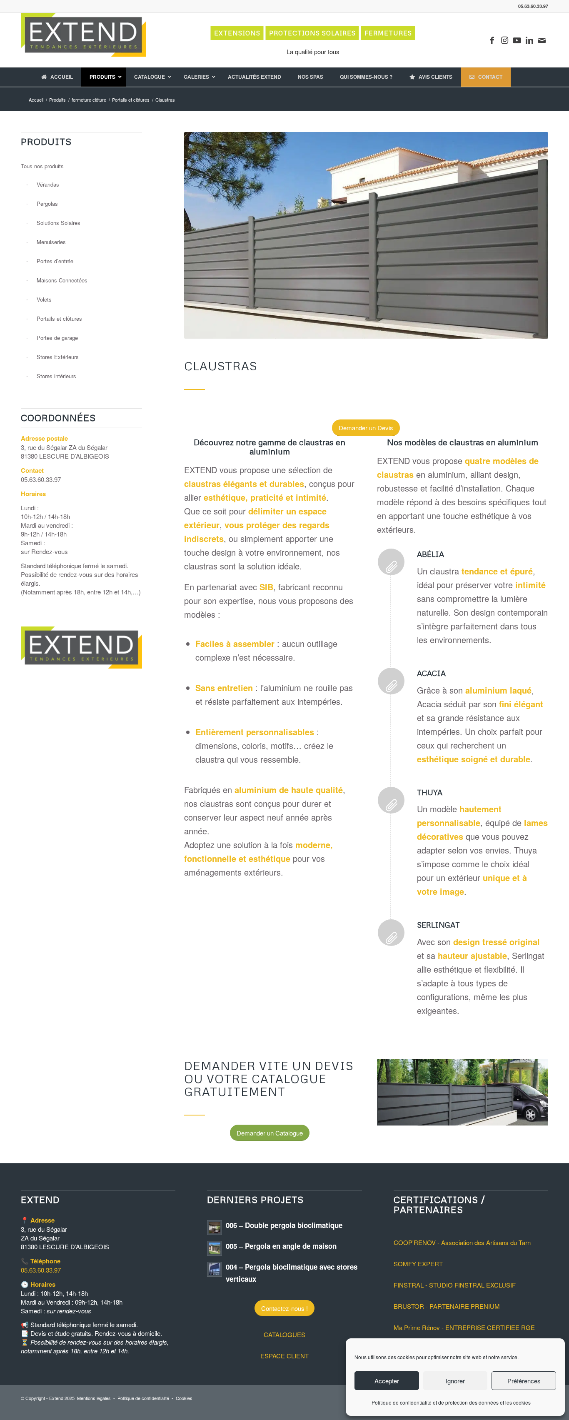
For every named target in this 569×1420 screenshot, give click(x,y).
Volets (44, 299)
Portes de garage (57, 338)
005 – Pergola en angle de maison (281, 1246)
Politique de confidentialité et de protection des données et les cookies (451, 1402)
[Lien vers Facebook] (492, 40)
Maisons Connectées (62, 280)
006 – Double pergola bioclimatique (284, 1225)
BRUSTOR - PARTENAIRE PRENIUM (447, 1306)
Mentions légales (94, 1398)
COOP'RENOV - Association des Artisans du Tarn (462, 1242)
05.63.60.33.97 (41, 1269)
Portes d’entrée (55, 261)
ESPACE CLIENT (284, 1355)
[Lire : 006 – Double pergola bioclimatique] (214, 1227)
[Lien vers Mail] (542, 40)
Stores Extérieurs (58, 357)
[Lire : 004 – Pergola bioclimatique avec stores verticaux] (214, 1269)
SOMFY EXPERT (418, 1263)
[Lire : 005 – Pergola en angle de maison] (214, 1248)
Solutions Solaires (58, 223)
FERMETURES (388, 33)
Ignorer (455, 1380)
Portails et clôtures (59, 318)
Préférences (524, 1380)
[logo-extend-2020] (83, 40)
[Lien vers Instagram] (504, 40)
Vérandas (48, 184)
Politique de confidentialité (143, 1398)
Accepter (386, 1380)
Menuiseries (51, 242)
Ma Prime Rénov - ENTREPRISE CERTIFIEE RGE (464, 1327)
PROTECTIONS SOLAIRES (312, 33)
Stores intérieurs (56, 376)
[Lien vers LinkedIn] (529, 40)
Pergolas (47, 203)
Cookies (184, 1398)
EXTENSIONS (237, 33)
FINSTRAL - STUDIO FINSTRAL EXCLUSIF (455, 1284)
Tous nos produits (42, 166)
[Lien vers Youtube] (517, 40)
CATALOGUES (284, 1334)
